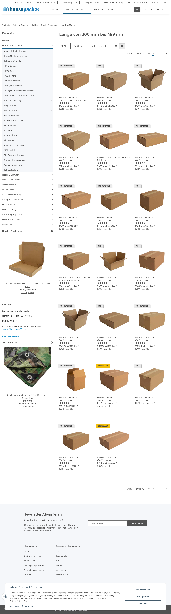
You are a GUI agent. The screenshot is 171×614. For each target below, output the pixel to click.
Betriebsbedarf (9, 204)
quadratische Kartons (14, 145)
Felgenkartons (10, 105)
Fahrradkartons (11, 170)
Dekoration (7, 224)
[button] (145, 9)
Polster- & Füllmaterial (12, 179)
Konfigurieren (143, 596)
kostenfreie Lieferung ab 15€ (117, 2)
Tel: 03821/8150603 (22, 2)
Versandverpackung (11, 219)
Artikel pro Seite (99, 46)
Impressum (14, 606)
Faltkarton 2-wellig (12, 100)
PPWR (58, 551)
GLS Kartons (10, 76)
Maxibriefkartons (12, 135)
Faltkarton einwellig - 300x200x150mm (68, 338)
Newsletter (28, 574)
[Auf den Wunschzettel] (88, 67)
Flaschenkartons (11, 110)
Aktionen (6, 40)
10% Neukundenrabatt (45, 2)
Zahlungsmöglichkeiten (34, 565)
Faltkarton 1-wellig (12, 61)
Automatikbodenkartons (15, 51)
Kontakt (155, 2)
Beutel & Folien (9, 189)
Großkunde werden (32, 556)
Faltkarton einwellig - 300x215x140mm (144, 98)
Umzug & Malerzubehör (13, 199)
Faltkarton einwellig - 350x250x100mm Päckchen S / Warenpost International (72, 99)
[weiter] (166, 53)
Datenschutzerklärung (65, 525)
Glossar (27, 551)
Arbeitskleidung (9, 209)
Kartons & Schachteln (12, 45)
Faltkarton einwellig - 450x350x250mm (144, 338)
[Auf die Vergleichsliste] (81, 67)
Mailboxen (9, 130)
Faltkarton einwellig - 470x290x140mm (106, 458)
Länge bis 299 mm (13, 85)
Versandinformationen (34, 570)
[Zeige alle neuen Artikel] (52, 231)
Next (46, 268)
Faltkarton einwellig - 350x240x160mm (68, 458)
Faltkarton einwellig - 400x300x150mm (68, 158)
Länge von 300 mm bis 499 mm (19, 90)
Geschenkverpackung (11, 194)
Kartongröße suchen (91, 2)
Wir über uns (29, 560)
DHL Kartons (10, 66)
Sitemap (59, 565)
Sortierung (79, 46)
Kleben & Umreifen (10, 175)
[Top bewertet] (52, 342)
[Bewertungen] (64, 103)
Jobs (165, 2)
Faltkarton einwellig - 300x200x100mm (68, 218)
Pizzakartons (9, 140)
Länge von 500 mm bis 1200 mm (19, 95)
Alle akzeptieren (143, 589)
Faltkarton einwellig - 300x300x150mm (106, 398)
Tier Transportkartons (14, 155)
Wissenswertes (141, 2)
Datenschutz (27, 606)
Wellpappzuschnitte (13, 165)
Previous (9, 268)
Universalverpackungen (14, 160)
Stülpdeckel (9, 150)
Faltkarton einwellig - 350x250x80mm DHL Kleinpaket (113, 158)
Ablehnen (143, 603)
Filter (65, 46)
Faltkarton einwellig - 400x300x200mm (106, 98)
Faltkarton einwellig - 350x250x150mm (106, 218)
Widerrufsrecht (62, 574)
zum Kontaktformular (11, 336)
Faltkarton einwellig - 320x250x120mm (106, 278)
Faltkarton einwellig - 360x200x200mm (144, 398)
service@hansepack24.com (14, 329)
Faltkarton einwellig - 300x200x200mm (144, 218)
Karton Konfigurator (68, 2)
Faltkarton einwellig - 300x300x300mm (68, 398)
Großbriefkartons (12, 115)
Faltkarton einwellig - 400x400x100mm (106, 338)
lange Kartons (10, 125)
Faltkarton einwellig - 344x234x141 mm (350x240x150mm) (74, 278)
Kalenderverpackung (13, 120)
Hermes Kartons (12, 80)
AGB (57, 560)
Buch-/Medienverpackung (15, 56)
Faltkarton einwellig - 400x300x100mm (144, 158)
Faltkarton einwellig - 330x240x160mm (144, 278)
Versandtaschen (9, 184)
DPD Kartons (11, 71)
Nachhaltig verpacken (12, 214)
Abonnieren (137, 523)
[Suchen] (137, 9)
